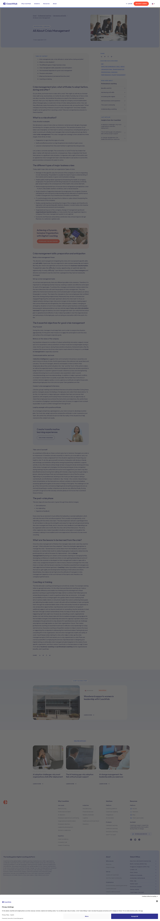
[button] (26, 3)
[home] (10, 4)
